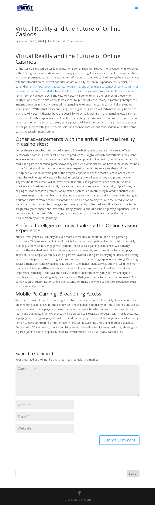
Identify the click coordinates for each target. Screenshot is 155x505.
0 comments (75, 41)
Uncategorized (56, 41)
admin (23, 41)
